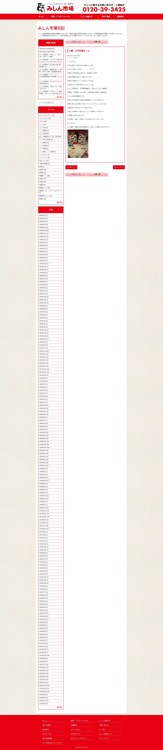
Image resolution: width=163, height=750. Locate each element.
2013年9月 (42, 658)
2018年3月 (42, 502)
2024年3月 (42, 288)
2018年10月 (42, 480)
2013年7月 (42, 664)
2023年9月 (42, 306)
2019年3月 (42, 468)
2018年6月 (42, 492)
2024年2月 (42, 291)
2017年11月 (42, 514)
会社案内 (45, 729)
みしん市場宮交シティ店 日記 (48, 136)
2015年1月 (42, 610)
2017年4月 (42, 532)
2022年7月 (42, 348)
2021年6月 (42, 387)
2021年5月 (42, 390)
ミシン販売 (42, 148)
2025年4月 (42, 251)
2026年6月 (42, 218)
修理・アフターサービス (60, 16)
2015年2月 (42, 607)
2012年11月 (42, 688)
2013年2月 (42, 679)
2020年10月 (42, 411)
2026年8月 (42, 215)
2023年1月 (42, 330)
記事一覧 (97, 41)
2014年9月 (42, 622)
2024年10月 (42, 269)
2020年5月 (42, 426)
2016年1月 (42, 574)
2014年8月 (42, 625)
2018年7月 (42, 489)
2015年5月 (42, 598)
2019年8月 (42, 453)
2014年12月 (42, 613)
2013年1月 (42, 682)
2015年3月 (42, 604)
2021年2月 (42, 399)
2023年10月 (42, 303)
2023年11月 (42, 300)
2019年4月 (42, 465)
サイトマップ (104, 738)
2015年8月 (42, 589)
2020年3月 (42, 432)
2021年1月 (42, 402)
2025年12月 (42, 236)
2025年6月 (42, 245)
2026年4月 (42, 224)
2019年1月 (42, 474)
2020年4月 (42, 429)
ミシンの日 (42, 127)
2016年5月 (42, 565)
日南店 (41, 185)
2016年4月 (42, 568)
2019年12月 (42, 441)
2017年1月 (42, 541)
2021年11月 (42, 372)
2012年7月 (42, 700)
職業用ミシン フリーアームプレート (50, 191)
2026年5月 (42, 221)
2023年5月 (42, 318)
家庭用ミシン (43, 175)
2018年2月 (42, 505)
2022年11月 (42, 336)
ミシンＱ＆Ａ (75, 729)
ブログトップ (75, 41)
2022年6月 (42, 351)
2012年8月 (42, 697)
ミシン (41, 124)
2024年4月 (42, 285)
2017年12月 (42, 511)
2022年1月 (42, 366)
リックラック (43, 154)
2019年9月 (42, 450)
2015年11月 (42, 580)
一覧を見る (59, 97)
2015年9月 (42, 586)
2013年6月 (42, 667)
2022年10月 (42, 339)
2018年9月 (42, 483)
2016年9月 (42, 553)
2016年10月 (42, 550)
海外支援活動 (47, 738)
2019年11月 (42, 444)
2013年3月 (42, 676)
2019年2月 (42, 471)
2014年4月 (42, 637)
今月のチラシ (75, 734)
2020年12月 (42, 405)
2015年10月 (42, 583)
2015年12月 (42, 577)
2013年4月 (42, 673)
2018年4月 (42, 498)
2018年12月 (42, 477)
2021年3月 (42, 396)
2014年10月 (42, 619)
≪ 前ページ (71, 167)
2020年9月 (42, 414)
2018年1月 (42, 508)
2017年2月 (42, 538)
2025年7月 (42, 242)
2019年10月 (42, 447)
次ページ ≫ (119, 167)
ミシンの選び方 (86, 16)
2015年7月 (42, 592)
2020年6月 (42, 423)
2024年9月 (42, 272)
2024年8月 (42, 275)
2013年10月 (42, 655)
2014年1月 (42, 646)
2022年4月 (42, 357)
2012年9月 (42, 694)
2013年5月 (42, 670)
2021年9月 (42, 378)
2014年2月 (42, 643)
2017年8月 (42, 523)
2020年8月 (42, 417)
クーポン (102, 729)
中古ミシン (42, 160)
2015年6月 (42, 595)
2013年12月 (42, 649)
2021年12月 (42, 369)
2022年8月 (42, 345)
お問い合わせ (104, 725)
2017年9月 (42, 520)
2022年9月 (42, 342)
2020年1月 (42, 438)
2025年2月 (42, 257)
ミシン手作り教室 (44, 139)
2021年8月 (42, 381)
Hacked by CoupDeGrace (47, 48)
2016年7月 (42, 559)
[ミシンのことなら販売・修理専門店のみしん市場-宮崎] (56, 7)
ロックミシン (43, 157)
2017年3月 (42, 535)
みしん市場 (42, 133)
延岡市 (41, 178)
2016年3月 (42, 571)
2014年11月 (42, 616)
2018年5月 (42, 495)
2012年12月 (42, 685)
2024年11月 (42, 266)
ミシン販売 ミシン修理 (46, 151)
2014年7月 (42, 628)
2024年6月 (42, 282)
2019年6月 (42, 459)
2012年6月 (42, 703)
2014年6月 (42, 631)
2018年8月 (42, 486)
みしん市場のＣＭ (105, 734)
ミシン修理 (42, 130)
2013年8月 (42, 661)
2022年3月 (42, 360)
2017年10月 (42, 517)
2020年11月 (42, 408)
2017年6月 (42, 529)
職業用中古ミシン (44, 196)
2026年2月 (42, 230)
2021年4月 (42, 393)
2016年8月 (42, 556)
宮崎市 (41, 169)
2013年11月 (42, 652)
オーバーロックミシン (45, 115)
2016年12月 (42, 544)
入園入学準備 (43, 163)
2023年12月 (42, 297)
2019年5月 (42, 462)
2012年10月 (42, 691)
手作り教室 (106, 16)
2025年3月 (42, 254)
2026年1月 (42, 233)
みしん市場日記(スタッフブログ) (52, 743)
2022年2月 (42, 363)
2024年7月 (42, 279)
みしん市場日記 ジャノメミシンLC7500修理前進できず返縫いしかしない (50, 76)
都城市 (41, 199)
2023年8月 (42, 309)
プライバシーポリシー (79, 738)
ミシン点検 (42, 145)
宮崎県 (41, 172)
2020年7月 (42, 420)
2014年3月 (42, 640)
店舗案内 (120, 16)
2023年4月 (42, 321)
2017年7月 (42, 526)
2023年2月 (42, 327)
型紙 (40, 166)
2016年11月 (42, 547)
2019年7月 (42, 456)
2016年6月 (42, 562)
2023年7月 (42, 312)
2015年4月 (42, 601)
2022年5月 (42, 354)
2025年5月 (42, 248)
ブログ (75, 57)
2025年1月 (42, 260)
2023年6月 (42, 315)
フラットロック (43, 118)
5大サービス (46, 734)
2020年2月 (42, 435)
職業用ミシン (43, 188)
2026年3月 (42, 227)
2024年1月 (42, 294)
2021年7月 (42, 384)
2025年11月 (42, 239)
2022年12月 (42, 333)
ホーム (41, 16)
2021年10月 (42, 375)
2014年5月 (42, 634)
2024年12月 (42, 263)
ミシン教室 (42, 142)
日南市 (41, 182)
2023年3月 (42, 324)
